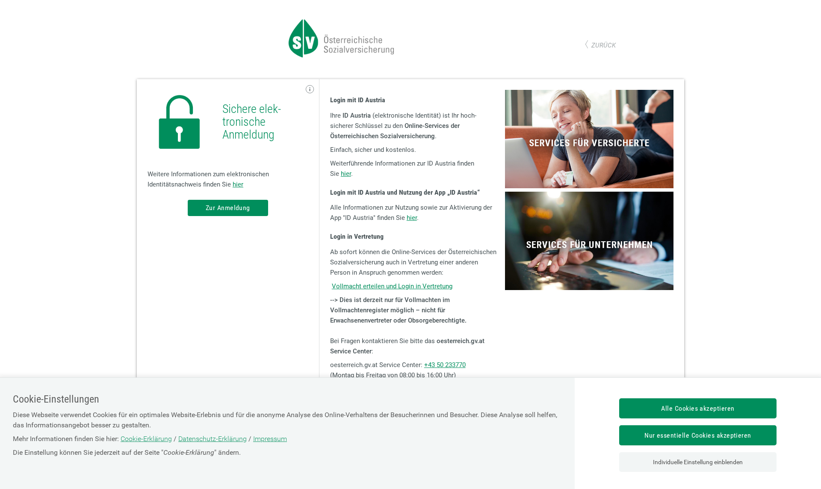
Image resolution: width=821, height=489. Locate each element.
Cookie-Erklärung (146, 439)
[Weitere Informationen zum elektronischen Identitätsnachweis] (310, 89)
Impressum (270, 439)
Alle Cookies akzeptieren (698, 408)
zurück (603, 45)
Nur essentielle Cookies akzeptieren (697, 435)
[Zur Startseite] (342, 55)
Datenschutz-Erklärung (212, 439)
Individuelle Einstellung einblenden (698, 462)
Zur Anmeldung (228, 208)
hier (238, 184)
